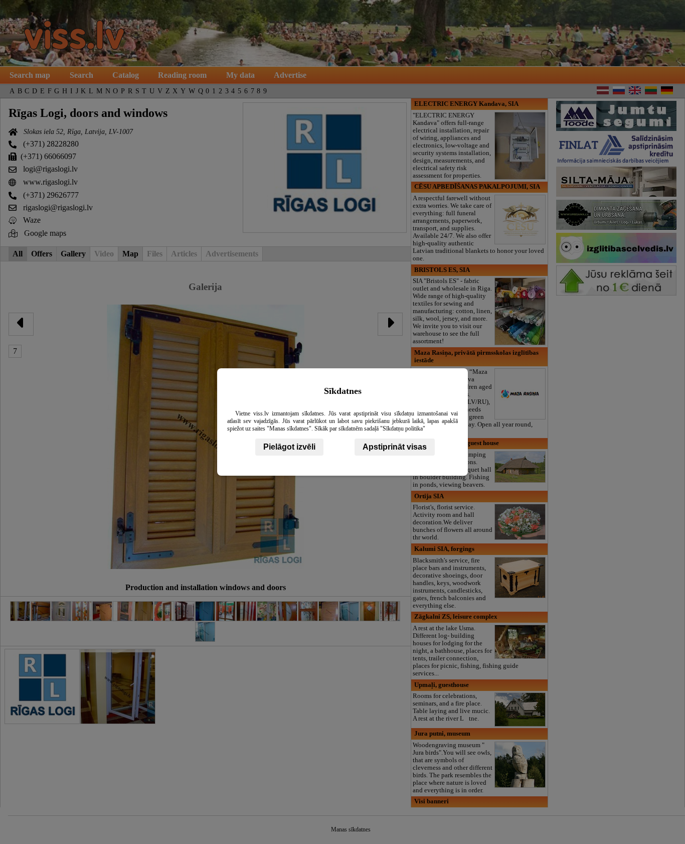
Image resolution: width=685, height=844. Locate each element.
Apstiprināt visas (395, 447)
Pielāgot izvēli (289, 447)
